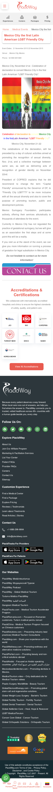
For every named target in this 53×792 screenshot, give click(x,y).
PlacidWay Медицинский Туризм (18, 582)
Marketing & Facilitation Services (18, 453)
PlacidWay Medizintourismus (16, 578)
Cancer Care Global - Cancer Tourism (20, 717)
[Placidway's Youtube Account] (21, 429)
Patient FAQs (8, 461)
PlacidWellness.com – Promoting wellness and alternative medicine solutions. (24, 648)
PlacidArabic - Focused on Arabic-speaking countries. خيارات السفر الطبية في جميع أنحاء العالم (25, 663)
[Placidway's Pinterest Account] (29, 429)
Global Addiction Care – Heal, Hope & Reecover (25, 708)
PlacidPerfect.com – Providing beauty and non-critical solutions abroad (24, 655)
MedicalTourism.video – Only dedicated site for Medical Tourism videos (24, 678)
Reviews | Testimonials (13, 506)
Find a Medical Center (12, 493)
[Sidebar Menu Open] (4, 6)
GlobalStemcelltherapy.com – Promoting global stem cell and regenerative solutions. (24, 689)
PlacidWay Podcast (11, 587)
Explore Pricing (9, 502)
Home (5, 29)
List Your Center (10, 457)
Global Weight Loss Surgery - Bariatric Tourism (24, 695)
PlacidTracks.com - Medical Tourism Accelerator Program (25, 611)
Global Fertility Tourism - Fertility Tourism (22, 699)
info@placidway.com (17, 536)
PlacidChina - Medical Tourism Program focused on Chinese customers (25, 626)
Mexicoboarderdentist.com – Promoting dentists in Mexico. (26, 670)
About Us (6, 444)
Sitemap (6, 479)
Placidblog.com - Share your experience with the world (25, 641)
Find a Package (9, 497)
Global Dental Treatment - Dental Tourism (22, 704)
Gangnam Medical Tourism (15, 605)
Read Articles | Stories (13, 515)
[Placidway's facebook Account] (4, 429)
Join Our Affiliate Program (14, 448)
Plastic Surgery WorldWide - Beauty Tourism (23, 683)
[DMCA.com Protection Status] (42, 738)
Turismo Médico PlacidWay (15, 596)
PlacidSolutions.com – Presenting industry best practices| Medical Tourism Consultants (24, 633)
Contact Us (7, 475)
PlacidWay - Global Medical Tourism (19, 591)
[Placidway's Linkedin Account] (45, 429)
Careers (6, 470)
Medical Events (20, 29)
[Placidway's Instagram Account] (37, 429)
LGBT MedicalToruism (13, 713)
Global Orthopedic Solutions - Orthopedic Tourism (26, 722)
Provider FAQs (9, 466)
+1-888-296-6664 (15, 529)
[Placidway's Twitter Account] (13, 429)
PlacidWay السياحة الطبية (14, 600)
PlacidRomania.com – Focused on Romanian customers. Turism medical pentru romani (24, 618)
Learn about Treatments (13, 511)
